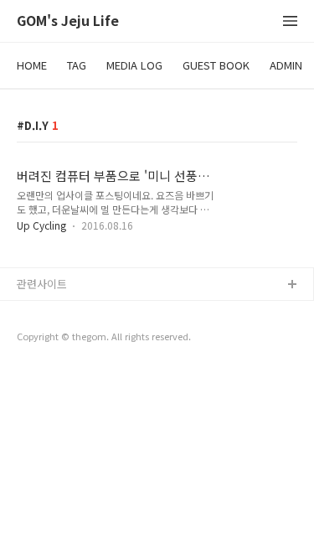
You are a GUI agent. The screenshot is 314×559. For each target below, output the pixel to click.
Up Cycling (41, 225)
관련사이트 (42, 284)
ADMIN (286, 65)
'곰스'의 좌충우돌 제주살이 (80, 312)
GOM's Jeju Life (68, 21)
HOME (32, 65)
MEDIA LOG (134, 65)
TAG (76, 65)
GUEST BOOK (216, 65)
